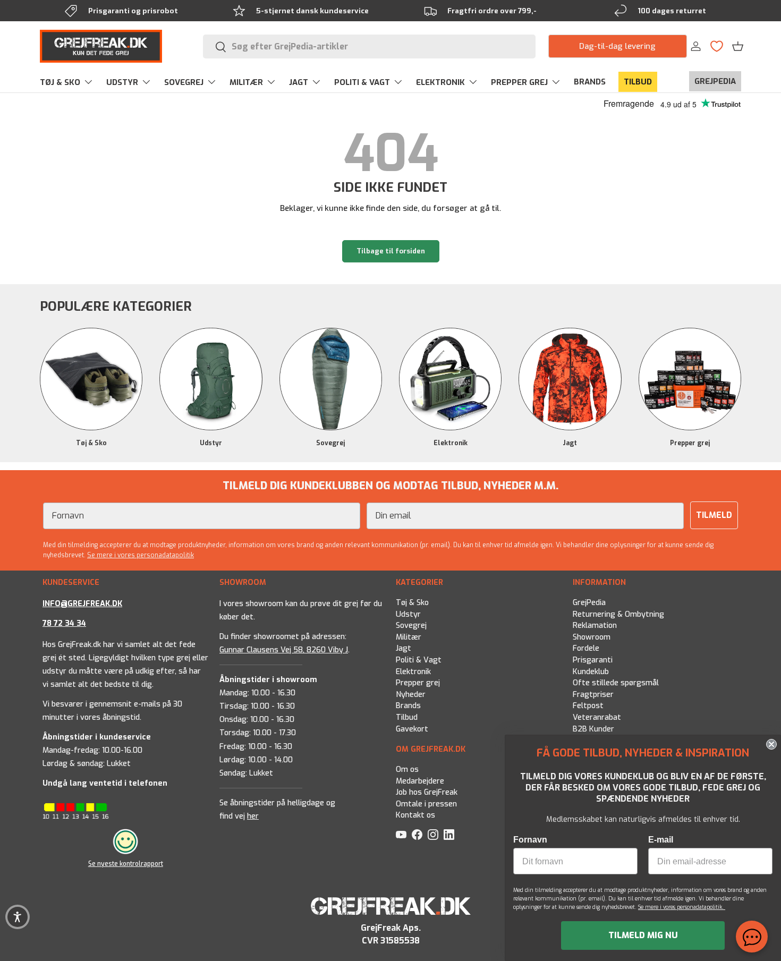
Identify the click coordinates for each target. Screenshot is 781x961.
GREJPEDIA (715, 81)
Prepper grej (690, 443)
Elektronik (451, 443)
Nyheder (411, 695)
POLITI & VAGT (362, 82)
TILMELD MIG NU (643, 935)
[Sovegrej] (330, 379)
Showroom (591, 637)
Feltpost (588, 706)
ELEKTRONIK (440, 82)
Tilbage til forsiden (390, 251)
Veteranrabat (597, 717)
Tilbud (407, 717)
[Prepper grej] (690, 379)
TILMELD (714, 515)
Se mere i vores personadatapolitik (140, 555)
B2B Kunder (593, 729)
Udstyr (211, 443)
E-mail (660, 839)
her (253, 816)
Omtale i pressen (426, 804)
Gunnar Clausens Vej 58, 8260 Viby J (283, 650)
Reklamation (595, 625)
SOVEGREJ (183, 82)
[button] (737, 46)
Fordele (586, 648)
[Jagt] (570, 379)
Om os (407, 769)
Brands (408, 706)
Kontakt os (415, 816)
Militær (408, 637)
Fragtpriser (593, 695)
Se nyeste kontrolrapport (125, 864)
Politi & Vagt (419, 660)
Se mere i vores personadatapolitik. (681, 907)
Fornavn (530, 839)
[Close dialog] (771, 744)
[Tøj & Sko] (91, 379)
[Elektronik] (450, 379)
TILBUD (638, 81)
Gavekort (412, 729)
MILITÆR (246, 82)
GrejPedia (589, 603)
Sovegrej (330, 443)
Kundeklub (591, 671)
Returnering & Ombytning (618, 614)
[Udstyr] (210, 379)
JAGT (298, 82)
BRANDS (590, 81)
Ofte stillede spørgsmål (616, 683)
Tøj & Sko (91, 443)
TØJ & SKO (60, 82)
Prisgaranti (593, 660)
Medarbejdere (420, 781)
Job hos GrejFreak (426, 792)
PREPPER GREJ (519, 82)
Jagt (570, 443)
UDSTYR (122, 82)
